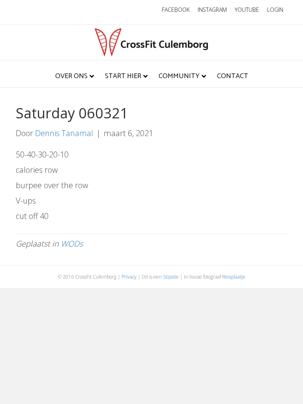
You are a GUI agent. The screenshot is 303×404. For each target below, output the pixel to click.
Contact (232, 76)
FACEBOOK (176, 9)
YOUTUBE (247, 9)
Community (179, 76)
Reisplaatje (233, 276)
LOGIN (275, 9)
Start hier (123, 76)
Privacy (129, 276)
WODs (72, 243)
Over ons (71, 76)
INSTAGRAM (212, 9)
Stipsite (171, 276)
